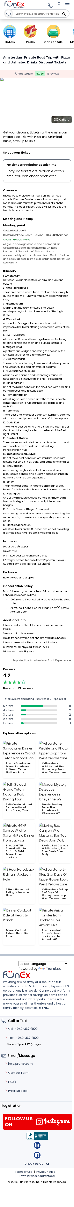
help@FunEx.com (20, 1064)
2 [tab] (32, 122)
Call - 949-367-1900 (23, 1029)
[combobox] (42, 14)
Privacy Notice (45, 1172)
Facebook (37, 1155)
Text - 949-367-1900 (23, 1038)
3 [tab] (39, 122)
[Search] (64, 14)
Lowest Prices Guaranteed (37, 1176)
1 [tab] (26, 122)
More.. (44, 1008)
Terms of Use (23, 1172)
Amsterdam (25, 73)
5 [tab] (51, 122)
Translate (53, 969)
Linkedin (37, 1145)
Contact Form (18, 1073)
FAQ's (12, 1082)
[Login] (59, 4)
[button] (49, 4)
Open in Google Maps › (17, 239)
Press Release (18, 1091)
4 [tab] (45, 122)
